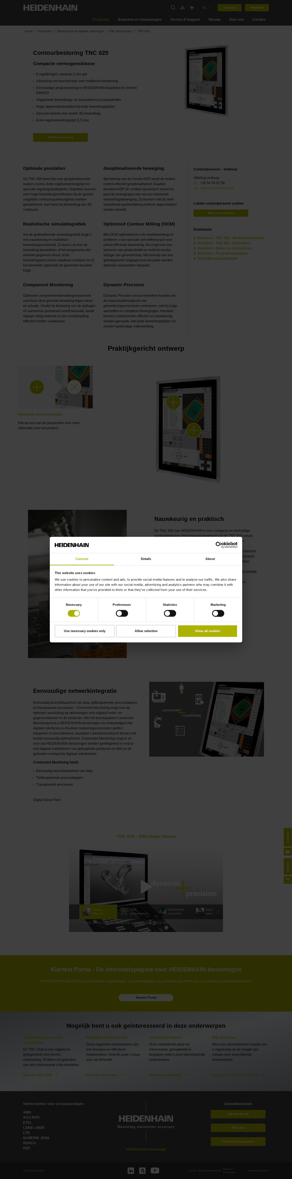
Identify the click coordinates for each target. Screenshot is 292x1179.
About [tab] (210, 559)
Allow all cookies (207, 631)
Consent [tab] (81, 559)
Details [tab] (146, 559)
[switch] (122, 613)
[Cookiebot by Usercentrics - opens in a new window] (218, 545)
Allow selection (146, 631)
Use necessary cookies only (84, 631)
